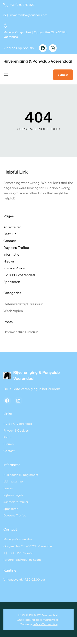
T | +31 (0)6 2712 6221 (18, 553)
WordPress (51, 620)
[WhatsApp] (53, 48)
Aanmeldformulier (15, 502)
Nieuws (9, 261)
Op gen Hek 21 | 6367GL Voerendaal (28, 546)
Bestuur (9, 234)
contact (63, 75)
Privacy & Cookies (16, 430)
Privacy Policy (14, 268)
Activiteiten (12, 227)
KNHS (7, 437)
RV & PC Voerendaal (19, 275)
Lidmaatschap (13, 481)
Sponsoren (11, 282)
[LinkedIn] (18, 400)
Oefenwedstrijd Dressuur (23, 304)
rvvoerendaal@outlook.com (22, 560)
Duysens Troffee (16, 248)
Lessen (8, 488)
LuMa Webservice (45, 624)
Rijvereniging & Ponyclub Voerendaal (37, 61)
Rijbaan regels (13, 495)
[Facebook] (43, 48)
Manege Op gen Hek (17, 539)
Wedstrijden (13, 311)
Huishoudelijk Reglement (20, 475)
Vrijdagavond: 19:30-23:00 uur (24, 579)
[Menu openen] (6, 74)
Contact (9, 241)
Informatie (11, 254)
